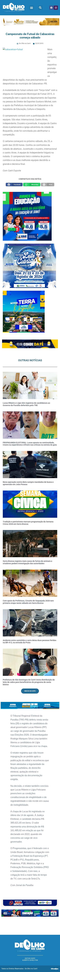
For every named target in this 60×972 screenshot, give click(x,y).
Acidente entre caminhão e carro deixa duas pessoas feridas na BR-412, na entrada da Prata (29, 641)
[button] (31, 7)
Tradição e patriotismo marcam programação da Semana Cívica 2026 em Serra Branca (28, 523)
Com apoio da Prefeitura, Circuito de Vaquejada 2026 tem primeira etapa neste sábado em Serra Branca (28, 602)
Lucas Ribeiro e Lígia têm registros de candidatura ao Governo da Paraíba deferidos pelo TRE (26, 404)
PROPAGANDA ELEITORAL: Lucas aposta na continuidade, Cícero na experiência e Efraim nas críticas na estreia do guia (30, 443)
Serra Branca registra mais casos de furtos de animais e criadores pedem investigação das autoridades (27, 562)
